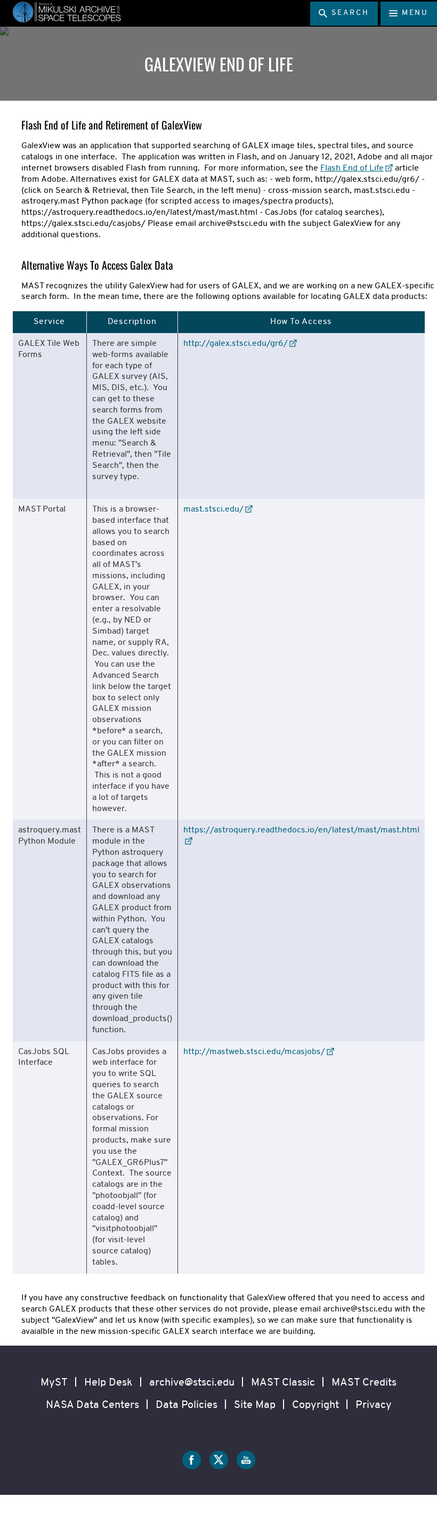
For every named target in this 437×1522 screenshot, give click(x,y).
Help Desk (108, 1383)
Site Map (255, 1405)
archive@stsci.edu (191, 1383)
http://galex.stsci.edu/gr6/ (235, 343)
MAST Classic (283, 1383)
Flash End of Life (352, 168)
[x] (219, 1462)
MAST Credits (363, 1383)
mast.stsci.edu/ (213, 509)
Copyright (315, 1405)
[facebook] (192, 1462)
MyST (54, 1383)
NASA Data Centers (92, 1405)
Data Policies (186, 1405)
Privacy (373, 1405)
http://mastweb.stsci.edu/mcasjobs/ (254, 1052)
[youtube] (246, 1462)
